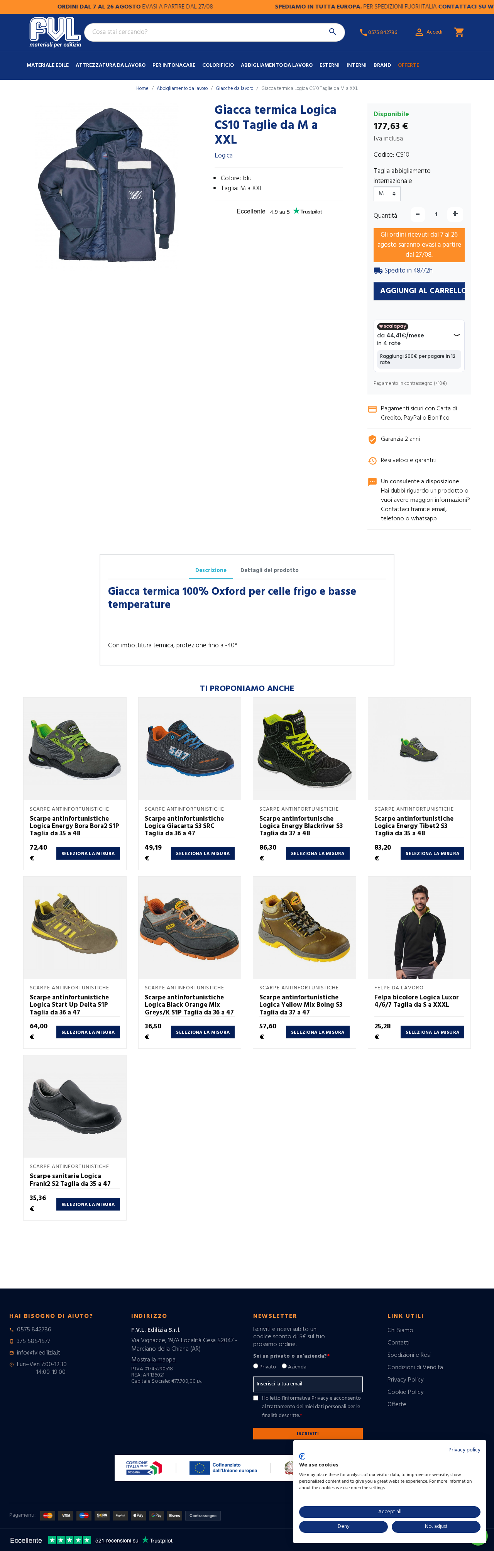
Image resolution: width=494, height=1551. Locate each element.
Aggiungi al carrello (422, 291)
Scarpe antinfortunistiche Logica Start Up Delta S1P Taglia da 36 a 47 (69, 1005)
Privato (267, 1367)
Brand (382, 65)
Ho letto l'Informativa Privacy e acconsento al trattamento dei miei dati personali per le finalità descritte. (311, 1407)
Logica (224, 156)
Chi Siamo (400, 1330)
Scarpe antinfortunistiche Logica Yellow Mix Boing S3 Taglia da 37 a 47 (300, 1005)
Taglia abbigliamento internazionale (402, 176)
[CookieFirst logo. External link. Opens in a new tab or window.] (302, 1456)
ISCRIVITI (308, 1434)
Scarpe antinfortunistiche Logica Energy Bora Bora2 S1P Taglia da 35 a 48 (74, 826)
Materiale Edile (48, 65)
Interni (357, 65)
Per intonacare (173, 65)
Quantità (385, 216)
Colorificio (218, 65)
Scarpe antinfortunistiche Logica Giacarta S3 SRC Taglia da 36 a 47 (184, 826)
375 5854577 (33, 1341)
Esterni (330, 65)
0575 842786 (34, 1330)
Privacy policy (464, 1450)
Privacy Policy (405, 1380)
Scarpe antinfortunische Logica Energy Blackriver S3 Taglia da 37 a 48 (301, 826)
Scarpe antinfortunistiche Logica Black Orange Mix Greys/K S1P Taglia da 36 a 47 (189, 1005)
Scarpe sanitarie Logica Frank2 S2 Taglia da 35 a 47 (70, 1180)
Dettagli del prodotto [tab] (269, 570)
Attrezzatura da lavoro (110, 65)
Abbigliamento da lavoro (277, 65)
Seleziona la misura (88, 854)
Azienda (297, 1367)
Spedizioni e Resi (409, 1355)
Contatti (398, 1343)
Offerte (408, 65)
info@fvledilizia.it (38, 1353)
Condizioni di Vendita (415, 1368)
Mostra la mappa (153, 1360)
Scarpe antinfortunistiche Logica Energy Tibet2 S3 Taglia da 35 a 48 (413, 826)
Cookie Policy (405, 1392)
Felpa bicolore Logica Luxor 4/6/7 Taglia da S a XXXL (416, 1001)
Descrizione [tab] (211, 570)
